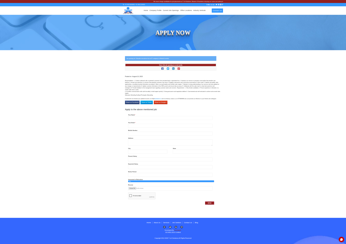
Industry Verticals (199, 10)
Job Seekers (176, 223)
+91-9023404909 (129, 4)
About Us (157, 223)
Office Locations (186, 10)
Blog (196, 223)
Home (146, 10)
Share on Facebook (132, 102)
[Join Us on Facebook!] (164, 228)
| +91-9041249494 (139, 4)
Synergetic (177, 230)
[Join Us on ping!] (181, 228)
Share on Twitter (146, 102)
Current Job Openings (171, 10)
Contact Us (217, 10)
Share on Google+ (161, 102)
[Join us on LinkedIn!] (176, 228)
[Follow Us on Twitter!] (170, 228)
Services (166, 223)
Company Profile (155, 10)
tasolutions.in (157, 98)
